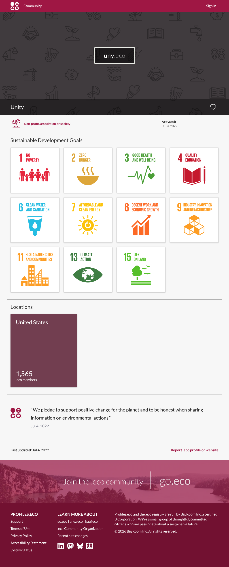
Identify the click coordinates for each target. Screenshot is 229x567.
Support (17, 521)
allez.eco (76, 521)
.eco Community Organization (80, 528)
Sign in (211, 6)
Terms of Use (20, 528)
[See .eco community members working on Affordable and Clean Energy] (88, 220)
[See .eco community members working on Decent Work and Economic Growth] (141, 220)
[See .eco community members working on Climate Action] (88, 269)
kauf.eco (91, 521)
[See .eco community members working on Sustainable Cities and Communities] (35, 269)
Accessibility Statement (29, 543)
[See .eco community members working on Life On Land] (141, 269)
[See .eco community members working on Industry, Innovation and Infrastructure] (194, 220)
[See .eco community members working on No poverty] (35, 170)
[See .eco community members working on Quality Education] (194, 170)
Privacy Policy (21, 535)
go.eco (62, 521)
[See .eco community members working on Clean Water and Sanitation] (35, 220)
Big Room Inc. (137, 531)
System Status (21, 550)
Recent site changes (72, 535)
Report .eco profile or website (194, 450)
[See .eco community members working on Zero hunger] (88, 170)
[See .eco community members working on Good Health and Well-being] (141, 170)
